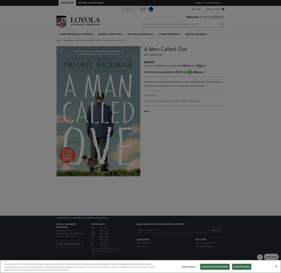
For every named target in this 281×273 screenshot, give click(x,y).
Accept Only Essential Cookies (215, 266)
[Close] (276, 266)
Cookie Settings (188, 266)
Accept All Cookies (242, 266)
